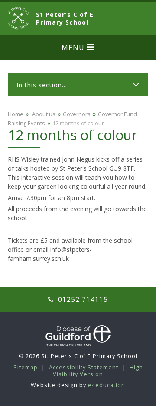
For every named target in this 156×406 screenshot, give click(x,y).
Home (15, 114)
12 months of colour (78, 123)
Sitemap (25, 367)
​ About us (43, 114)
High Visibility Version (98, 371)
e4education (106, 385)
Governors (77, 114)
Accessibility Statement (83, 367)
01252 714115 (82, 299)
